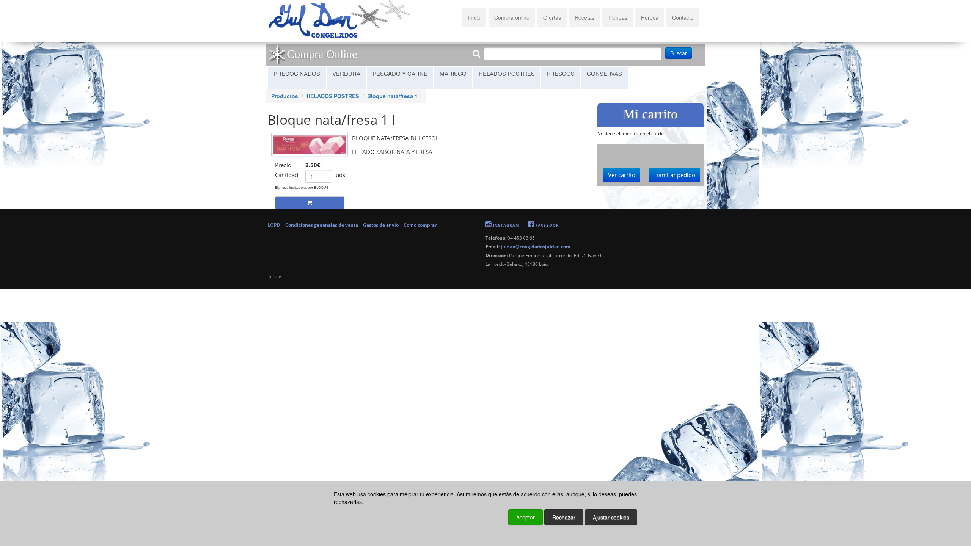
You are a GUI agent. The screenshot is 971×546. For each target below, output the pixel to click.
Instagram (505, 225)
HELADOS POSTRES (507, 73)
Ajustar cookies (878, 474)
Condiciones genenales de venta (322, 225)
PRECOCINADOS (296, 73)
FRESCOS (561, 73)
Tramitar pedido (674, 175)
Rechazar (563, 517)
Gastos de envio (381, 225)
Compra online (511, 17)
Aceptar (525, 517)
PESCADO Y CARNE (399, 73)
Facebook (546, 225)
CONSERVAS (604, 73)
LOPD (274, 225)
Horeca (649, 17)
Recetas (584, 17)
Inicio (474, 17)
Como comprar (420, 225)
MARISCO (453, 73)
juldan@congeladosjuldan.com (535, 246)
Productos (284, 96)
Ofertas (552, 17)
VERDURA (346, 73)
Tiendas (617, 17)
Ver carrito (621, 175)
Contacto (683, 17)
